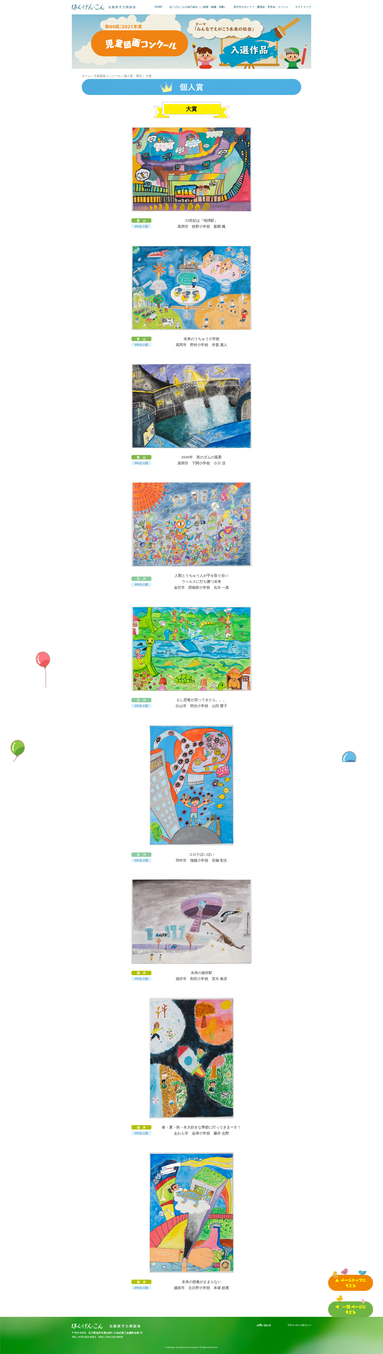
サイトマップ (303, 6)
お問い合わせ (264, 1325)
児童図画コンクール (107, 75)
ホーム (86, 75)
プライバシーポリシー (299, 1325)
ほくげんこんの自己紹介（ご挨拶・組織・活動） (198, 6)
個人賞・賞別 (133, 75)
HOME (158, 6)
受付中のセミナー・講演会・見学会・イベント (261, 6)
